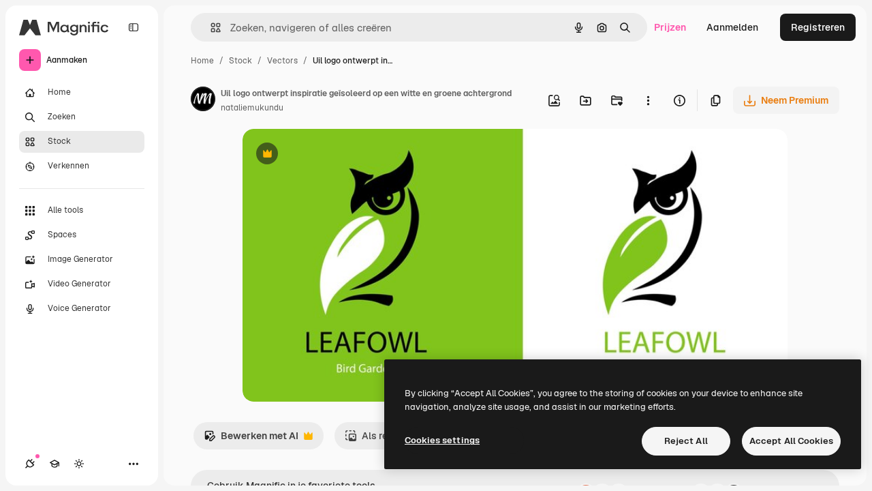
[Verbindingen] (30, 464)
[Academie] (54, 464)
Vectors (282, 60)
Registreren (818, 27)
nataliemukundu (252, 107)
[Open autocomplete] (210, 28)
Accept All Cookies (791, 441)
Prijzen (670, 27)
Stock (240, 60)
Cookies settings (442, 440)
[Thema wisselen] (79, 464)
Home (202, 60)
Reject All (686, 441)
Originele (332, 155)
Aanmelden (732, 27)
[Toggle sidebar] (133, 27)
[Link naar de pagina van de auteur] (203, 101)
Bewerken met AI (251, 439)
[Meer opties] (647, 100)
